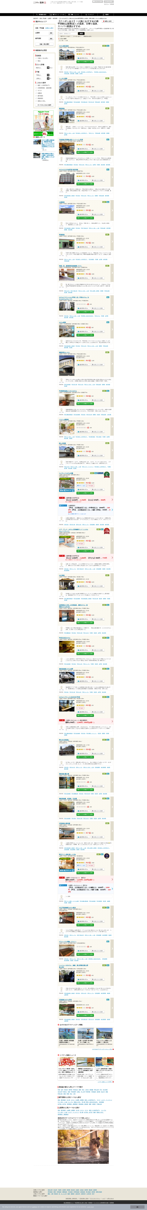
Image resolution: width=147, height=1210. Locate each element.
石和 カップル (85, 524)
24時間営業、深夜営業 (44, 88)
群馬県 (68, 1190)
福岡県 (95, 1190)
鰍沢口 (65, 1091)
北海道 (82, 1190)
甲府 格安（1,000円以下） (87, 72)
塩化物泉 (101, 1102)
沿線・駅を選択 (44, 44)
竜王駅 (74, 468)
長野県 (86, 1190)
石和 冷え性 (78, 524)
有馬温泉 (59, 1192)
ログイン (106, 4)
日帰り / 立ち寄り (43, 58)
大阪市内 (77, 1194)
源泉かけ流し (77, 1102)
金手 (62, 1089)
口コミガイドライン (95, 1198)
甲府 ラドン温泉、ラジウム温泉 (71, 901)
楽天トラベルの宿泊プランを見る (85, 61)
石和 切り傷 (72, 524)
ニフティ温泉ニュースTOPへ (105, 1081)
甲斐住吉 (75, 1089)
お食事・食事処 (79, 1100)
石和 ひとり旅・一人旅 (90, 569)
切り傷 (83, 1102)
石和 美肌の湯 (84, 1019)
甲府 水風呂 (98, 436)
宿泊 (59, 1100)
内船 (64, 1093)
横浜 (49, 1194)
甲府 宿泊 (66, 72)
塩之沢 (103, 1091)
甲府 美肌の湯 (84, 102)
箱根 (54, 1192)
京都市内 (83, 1194)
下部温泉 (93, 1091)
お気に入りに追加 (98, 58)
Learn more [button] (90, 1207)
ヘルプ (103, 1198)
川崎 (52, 1194)
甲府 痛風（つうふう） (91, 733)
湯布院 (93, 1192)
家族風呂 (40, 98)
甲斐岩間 (73, 1091)
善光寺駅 (103, 164)
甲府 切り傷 (91, 102)
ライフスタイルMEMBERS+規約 (101, 1202)
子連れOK (99, 1104)
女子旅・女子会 (62, 1104)
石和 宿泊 (66, 524)
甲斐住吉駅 (66, 73)
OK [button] (137, 1207)
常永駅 (65, 197)
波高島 (98, 1091)
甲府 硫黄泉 (99, 901)
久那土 (78, 1091)
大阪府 (77, 1190)
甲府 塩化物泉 (77, 102)
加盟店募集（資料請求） (72, 1198)
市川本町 (105, 1089)
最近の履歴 (109, 1)
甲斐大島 (60, 1093)
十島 (74, 1093)
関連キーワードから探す (40, 1196)
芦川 (101, 1089)
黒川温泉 (88, 1192)
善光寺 (66, 1089)
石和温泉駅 (92, 524)
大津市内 (88, 1194)
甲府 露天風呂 (92, 436)
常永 (83, 1089)
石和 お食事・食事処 (92, 848)
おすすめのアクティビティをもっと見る (102, 1049)
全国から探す (49, 28)
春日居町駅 (66, 570)
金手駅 (81, 73)
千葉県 (59, 1190)
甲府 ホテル (97, 316)
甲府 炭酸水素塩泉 (68, 102)
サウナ (98, 1100)
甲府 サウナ (91, 133)
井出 (71, 1093)
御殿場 (72, 1194)
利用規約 (90, 1202)
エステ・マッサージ (106, 1100)
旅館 (90, 1104)
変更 (51, 33)
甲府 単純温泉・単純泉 (69, 195)
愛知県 (90, 1190)
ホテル (73, 1100)
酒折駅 (70, 438)
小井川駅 (109, 414)
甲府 (59, 1089)
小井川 (87, 1089)
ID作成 (112, 4)
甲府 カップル (88, 164)
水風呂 (94, 1104)
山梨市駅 (66, 994)
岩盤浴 (40, 93)
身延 (107, 1091)
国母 (80, 1089)
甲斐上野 (96, 1089)
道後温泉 (82, 1192)
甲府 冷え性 (81, 164)
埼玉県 (55, 1190)
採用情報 (112, 1202)
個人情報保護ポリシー (69, 1202)
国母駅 (76, 73)
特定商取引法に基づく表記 (81, 1202)
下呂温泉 (70, 1192)
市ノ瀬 (83, 1091)
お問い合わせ (110, 1198)
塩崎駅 (65, 735)
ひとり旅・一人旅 (62, 1102)
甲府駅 (98, 164)
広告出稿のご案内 (84, 1198)
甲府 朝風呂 (91, 259)
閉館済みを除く (88, 36)
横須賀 (56, 1194)
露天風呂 (63, 1100)
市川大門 (60, 1091)
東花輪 (91, 1089)
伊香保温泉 (76, 1192)
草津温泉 (50, 1192)
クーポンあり (76, 36)
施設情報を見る (83, 58)
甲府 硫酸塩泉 (67, 633)
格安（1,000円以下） (90, 1100)
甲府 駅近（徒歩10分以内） (100, 72)
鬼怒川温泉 (99, 1192)
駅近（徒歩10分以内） (92, 1102)
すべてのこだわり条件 (44, 105)
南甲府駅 (72, 73)
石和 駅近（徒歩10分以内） (94, 959)
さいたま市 (64, 1194)
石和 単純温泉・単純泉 (69, 848)
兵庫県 (64, 1190)
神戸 (93, 1194)
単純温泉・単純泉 (83, 1104)
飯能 (69, 1194)
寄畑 (68, 1093)
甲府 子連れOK (84, 228)
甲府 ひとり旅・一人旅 (75, 72)
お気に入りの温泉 (97, 1)
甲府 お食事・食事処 (94, 291)
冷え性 (68, 1100)
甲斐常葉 (87, 1091)
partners (34, 1207)
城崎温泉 (64, 1192)
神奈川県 (50, 1190)
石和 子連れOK (80, 569)
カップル (70, 1102)
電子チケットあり (65, 36)
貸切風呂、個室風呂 (72, 1104)
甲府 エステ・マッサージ (87, 466)
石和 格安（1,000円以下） (104, 848)
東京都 (73, 1190)
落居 (69, 1091)
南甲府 (70, 1089)
